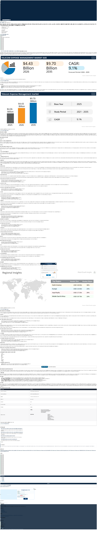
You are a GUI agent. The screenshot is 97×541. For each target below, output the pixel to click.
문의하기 (3, 18)
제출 (48, 275)
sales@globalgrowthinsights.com (5, 486)
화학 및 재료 (6, 11)
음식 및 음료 (6, 8)
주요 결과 (3, 478)
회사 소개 (3, 16)
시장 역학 (3, 480)
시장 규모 (3, 477)
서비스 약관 (3, 511)
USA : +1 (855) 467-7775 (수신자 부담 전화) (6, 515)
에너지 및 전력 (6, 9)
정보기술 (5, 5)
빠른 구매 (4, 35)
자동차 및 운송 (6, 7)
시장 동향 (3, 479)
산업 (3, 4)
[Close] (34, 489)
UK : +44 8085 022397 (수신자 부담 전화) (17, 515)
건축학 (5, 12)
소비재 (5, 13)
